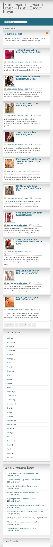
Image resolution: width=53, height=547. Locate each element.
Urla (8, 457)
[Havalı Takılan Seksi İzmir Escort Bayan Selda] (9, 86)
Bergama (20, 62)
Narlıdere (10, 428)
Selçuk (9, 445)
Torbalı (9, 453)
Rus (8, 437)
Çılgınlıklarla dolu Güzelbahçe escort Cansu (21, 528)
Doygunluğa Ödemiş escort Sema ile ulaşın (21, 499)
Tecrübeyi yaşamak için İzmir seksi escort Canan (23, 492)
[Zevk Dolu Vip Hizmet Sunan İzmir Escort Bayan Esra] (9, 249)
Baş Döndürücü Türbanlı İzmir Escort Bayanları (28, 272)
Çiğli (8, 375)
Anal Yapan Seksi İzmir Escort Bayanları (27, 104)
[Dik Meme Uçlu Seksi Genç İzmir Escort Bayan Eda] (9, 195)
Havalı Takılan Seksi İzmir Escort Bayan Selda (28, 78)
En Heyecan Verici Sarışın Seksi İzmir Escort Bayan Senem (28, 161)
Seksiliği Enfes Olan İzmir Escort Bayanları (29, 214)
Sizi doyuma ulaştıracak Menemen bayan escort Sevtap (25, 505)
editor (26, 62)
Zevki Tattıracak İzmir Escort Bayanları (26, 133)
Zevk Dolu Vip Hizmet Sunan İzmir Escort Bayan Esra (29, 241)
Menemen (10, 424)
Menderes (10, 420)
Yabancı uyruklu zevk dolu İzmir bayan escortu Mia (23, 522)
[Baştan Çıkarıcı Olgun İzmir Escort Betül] (9, 307)
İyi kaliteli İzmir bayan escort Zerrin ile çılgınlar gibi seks (25, 511)
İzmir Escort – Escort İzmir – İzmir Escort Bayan (23, 7)
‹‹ (16, 325)
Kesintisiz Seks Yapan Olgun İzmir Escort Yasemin (23, 480)
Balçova (9, 62)
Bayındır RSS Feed (47, 33)
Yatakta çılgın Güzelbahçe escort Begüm (20, 518)
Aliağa (8, 225)
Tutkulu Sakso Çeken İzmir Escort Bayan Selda (28, 51)
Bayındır (14, 62)
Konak (9, 416)
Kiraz (8, 408)
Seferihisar (10, 441)
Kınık (8, 412)
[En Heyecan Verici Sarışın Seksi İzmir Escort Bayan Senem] (9, 168)
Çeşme (9, 371)
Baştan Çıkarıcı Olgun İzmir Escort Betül (27, 298)
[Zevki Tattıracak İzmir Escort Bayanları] (9, 142)
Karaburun (10, 400)
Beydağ (9, 359)
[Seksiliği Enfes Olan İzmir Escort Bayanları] (9, 222)
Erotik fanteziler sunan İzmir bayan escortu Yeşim (23, 473)
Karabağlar (10, 396)
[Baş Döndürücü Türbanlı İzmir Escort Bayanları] (9, 280)
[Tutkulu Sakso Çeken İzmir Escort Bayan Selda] (9, 59)
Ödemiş (9, 433)
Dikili (8, 379)
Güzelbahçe (11, 392)
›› (33, 325)
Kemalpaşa (10, 404)
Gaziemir (10, 387)
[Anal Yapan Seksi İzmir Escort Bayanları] (9, 113)
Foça (8, 383)
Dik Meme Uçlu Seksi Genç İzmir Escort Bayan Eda (28, 188)
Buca (19, 171)
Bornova (14, 171)
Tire (8, 449)
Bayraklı (14, 115)
